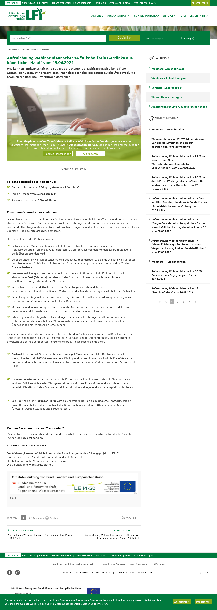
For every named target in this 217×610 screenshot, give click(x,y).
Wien (153, 3)
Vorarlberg (140, 3)
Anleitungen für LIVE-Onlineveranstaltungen (179, 106)
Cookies (153, 572)
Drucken (54, 518)
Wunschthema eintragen (166, 97)
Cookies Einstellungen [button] (57, 153)
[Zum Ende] (195, 301)
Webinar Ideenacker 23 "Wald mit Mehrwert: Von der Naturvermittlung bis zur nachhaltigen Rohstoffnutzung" (179, 142)
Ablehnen (180, 601)
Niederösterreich (61, 3)
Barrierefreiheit (124, 572)
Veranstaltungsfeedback (166, 87)
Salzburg (101, 3)
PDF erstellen (132, 518)
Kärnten (44, 3)
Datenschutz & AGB (101, 572)
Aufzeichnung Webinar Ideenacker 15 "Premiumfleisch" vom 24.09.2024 (174, 290)
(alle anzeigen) (186, 38)
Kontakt (68, 572)
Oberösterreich (83, 3)
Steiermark (115, 3)
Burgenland (29, 3)
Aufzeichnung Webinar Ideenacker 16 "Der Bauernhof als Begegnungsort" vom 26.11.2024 (177, 275)
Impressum (81, 572)
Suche (126, 38)
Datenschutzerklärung (83, 144)
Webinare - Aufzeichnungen (168, 78)
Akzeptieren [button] (90, 153)
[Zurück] (166, 301)
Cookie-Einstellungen (58, 603)
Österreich (12, 3)
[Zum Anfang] (160, 301)
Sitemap (141, 572)
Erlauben (202, 601)
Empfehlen (38, 518)
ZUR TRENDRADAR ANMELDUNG (27, 445)
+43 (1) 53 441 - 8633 (140, 564)
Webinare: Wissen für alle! (167, 68)
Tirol (128, 3)
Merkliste (202, 3)
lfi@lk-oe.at (159, 564)
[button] (119, 15)
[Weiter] (189, 301)
